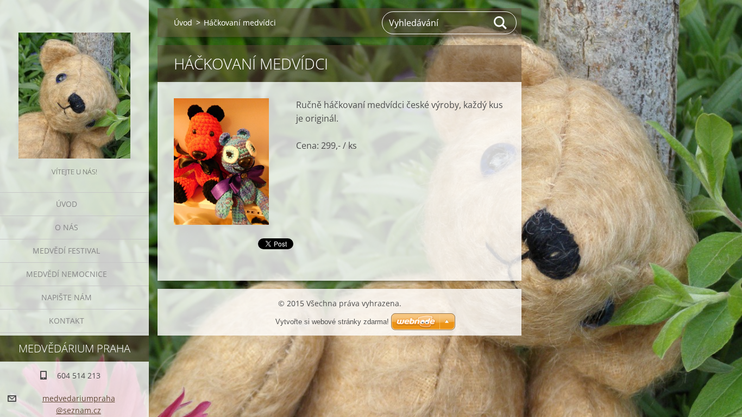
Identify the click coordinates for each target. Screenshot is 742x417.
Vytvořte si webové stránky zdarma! (332, 322)
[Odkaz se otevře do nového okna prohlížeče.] (221, 161)
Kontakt (66, 320)
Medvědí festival (66, 250)
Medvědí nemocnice (66, 274)
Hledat (501, 23)
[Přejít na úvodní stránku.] (74, 82)
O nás (66, 227)
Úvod (66, 204)
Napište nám (66, 297)
